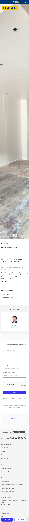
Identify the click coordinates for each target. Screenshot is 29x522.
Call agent (7, 519)
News (3, 516)
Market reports (5, 513)
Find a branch (5, 481)
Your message (6, 347)
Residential (4, 447)
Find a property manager (8, 488)
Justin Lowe (14, 325)
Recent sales (5, 458)
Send (14, 392)
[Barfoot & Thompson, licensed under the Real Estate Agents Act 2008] (14, 2)
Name (4, 358)
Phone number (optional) (9, 372)
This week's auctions (7, 468)
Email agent (20, 519)
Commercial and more (7, 491)
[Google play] (22, 432)
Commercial (4, 455)
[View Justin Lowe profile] (14, 319)
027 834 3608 (14, 327)
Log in (25, 2)
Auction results (5, 472)
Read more (4, 281)
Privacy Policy (16, 407)
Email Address (6, 365)
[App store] (16, 432)
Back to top (14, 418)
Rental (3, 451)
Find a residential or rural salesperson (12, 484)
